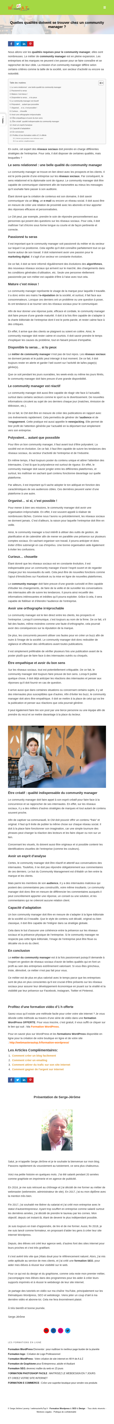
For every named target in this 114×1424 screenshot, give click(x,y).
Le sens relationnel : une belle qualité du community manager (36, 87)
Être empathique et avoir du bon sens (27, 118)
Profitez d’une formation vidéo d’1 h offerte (29, 135)
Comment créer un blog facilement (34, 1055)
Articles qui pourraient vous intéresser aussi (29, 138)
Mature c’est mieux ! (19, 94)
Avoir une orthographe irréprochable (26, 115)
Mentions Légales (44, 1412)
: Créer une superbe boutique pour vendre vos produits (52, 1382)
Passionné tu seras (19, 91)
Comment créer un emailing (29, 1060)
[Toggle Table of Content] (99, 83)
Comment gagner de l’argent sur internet (38, 1069)
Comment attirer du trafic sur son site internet (41, 1064)
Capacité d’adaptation (21, 128)
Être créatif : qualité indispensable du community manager (35, 121)
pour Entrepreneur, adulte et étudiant (41, 1363)
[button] (3, 120)
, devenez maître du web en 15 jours (35, 1368)
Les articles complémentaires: (25, 141)
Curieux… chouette (19, 111)
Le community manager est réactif (25, 101)
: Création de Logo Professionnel (34, 1354)
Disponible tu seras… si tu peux (24, 97)
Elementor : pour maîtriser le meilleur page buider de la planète (53, 1349)
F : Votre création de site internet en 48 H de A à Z (45, 1358)
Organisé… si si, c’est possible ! (24, 108)
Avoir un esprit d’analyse (22, 125)
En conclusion (18, 132)
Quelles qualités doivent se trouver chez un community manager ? (57, 25)
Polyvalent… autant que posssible (25, 104)
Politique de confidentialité (65, 1412)
